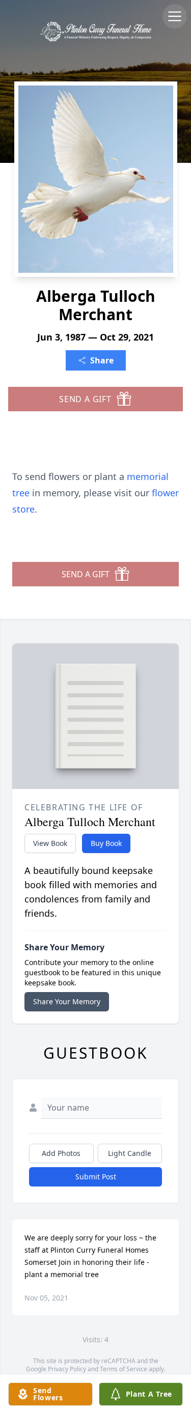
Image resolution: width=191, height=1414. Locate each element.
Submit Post (95, 1176)
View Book (50, 843)
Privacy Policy (67, 1369)
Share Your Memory (66, 1001)
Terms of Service (123, 1369)
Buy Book (106, 843)
